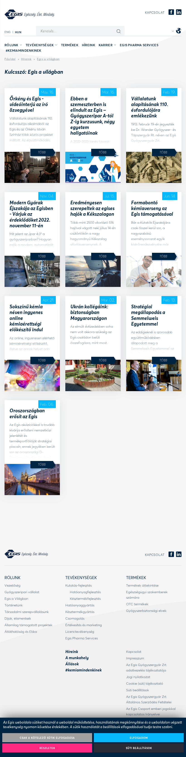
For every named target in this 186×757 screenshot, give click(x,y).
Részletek (47, 748)
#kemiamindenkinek (23, 50)
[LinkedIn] (178, 12)
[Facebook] (171, 12)
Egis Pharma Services (139, 45)
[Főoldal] (29, 14)
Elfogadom (139, 737)
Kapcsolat (155, 12)
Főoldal (10, 59)
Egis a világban (48, 59)
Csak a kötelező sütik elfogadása (47, 737)
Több (42, 152)
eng (8, 31)
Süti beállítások (139, 748)
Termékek (69, 45)
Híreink (88, 45)
